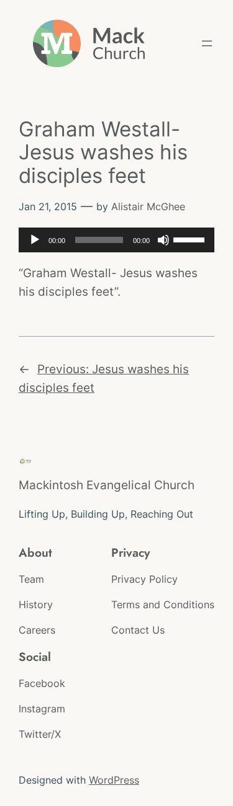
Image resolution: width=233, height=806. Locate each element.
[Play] (35, 240)
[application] (116, 240)
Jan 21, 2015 (48, 206)
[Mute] (163, 240)
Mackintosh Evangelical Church (106, 484)
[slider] (190, 239)
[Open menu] (206, 43)
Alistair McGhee (148, 206)
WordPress (114, 780)
